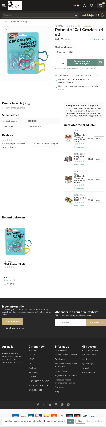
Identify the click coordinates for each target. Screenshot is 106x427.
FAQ (57, 391)
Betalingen (60, 359)
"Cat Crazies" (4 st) (19, 22)
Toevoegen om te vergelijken (66, 68)
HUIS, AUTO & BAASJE (39, 381)
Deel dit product (87, 68)
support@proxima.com (89, 113)
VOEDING (33, 350)
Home (4, 22)
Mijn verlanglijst (88, 363)
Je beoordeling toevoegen (46, 143)
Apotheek (33, 368)
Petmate (59, 26)
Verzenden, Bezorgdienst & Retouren (66, 365)
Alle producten (88, 372)
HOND (31, 359)
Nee (80, 421)
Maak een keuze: (64, 47)
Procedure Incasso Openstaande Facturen (65, 381)
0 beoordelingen (84, 26)
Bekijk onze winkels (15, 328)
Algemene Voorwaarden (66, 375)
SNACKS (32, 354)
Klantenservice (12, 321)
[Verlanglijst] (91, 5)
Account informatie (90, 350)
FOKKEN (32, 377)
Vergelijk (11, 283)
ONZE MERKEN (35, 390)
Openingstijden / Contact (66, 354)
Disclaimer (59, 387)
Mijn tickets (86, 359)
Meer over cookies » (94, 421)
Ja (70, 421)
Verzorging (33, 372)
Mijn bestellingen (89, 354)
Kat (30, 363)
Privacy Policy (61, 371)
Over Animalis (61, 350)
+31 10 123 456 (75, 116)
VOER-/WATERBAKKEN (39, 385)
